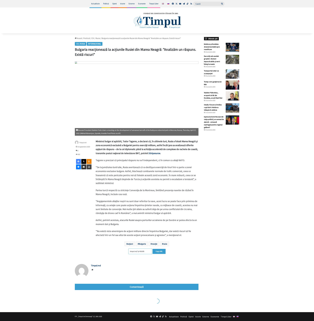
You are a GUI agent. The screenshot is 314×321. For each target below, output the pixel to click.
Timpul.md (82, 142)
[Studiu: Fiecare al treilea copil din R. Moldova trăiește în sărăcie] (232, 108)
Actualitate (95, 3)
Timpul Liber (153, 3)
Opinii (114, 3)
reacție (154, 244)
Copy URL (159, 251)
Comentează (137, 286)
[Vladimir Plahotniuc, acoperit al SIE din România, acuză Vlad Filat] (232, 96)
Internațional (94, 44)
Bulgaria (142, 244)
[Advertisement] (221, 174)
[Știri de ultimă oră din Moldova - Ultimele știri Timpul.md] (157, 20)
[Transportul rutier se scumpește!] (232, 74)
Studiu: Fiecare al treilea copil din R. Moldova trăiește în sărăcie (213, 107)
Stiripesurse (154, 153)
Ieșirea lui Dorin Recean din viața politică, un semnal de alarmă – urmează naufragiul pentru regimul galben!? (214, 122)
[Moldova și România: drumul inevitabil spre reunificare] (232, 47)
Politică (106, 3)
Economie (142, 3)
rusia (165, 244)
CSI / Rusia (95, 38)
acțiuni (130, 244)
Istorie (122, 3)
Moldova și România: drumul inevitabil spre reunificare (212, 47)
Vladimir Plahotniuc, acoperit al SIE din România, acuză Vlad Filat (213, 95)
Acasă (79, 38)
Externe (132, 3)
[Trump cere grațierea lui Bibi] (232, 85)
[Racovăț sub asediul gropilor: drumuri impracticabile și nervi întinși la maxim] (232, 59)
